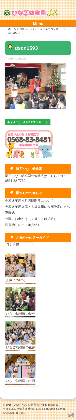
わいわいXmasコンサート (29, 122)
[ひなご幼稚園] (31, 15)
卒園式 (10, 212)
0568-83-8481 (57, 408)
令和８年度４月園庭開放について (29, 200)
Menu (38, 23)
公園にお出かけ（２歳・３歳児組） (31, 219)
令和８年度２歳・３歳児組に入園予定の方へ (37, 206)
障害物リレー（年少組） (23, 225)
